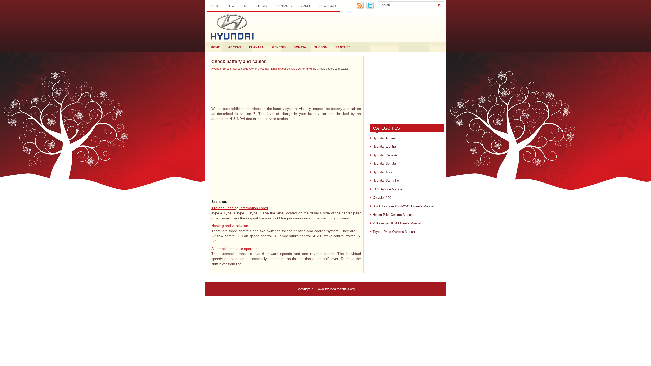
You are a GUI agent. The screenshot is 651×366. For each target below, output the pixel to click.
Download (327, 5)
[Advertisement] (286, 88)
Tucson (320, 47)
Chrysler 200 (382, 197)
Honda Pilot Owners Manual (393, 214)
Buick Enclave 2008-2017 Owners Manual (403, 206)
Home (215, 5)
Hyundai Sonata (221, 68)
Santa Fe (342, 47)
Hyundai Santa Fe (386, 180)
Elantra (256, 47)
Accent (234, 47)
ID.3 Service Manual (388, 189)
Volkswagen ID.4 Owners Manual (397, 223)
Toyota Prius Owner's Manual (394, 231)
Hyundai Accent (384, 137)
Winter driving (306, 68)
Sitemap (262, 5)
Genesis (279, 47)
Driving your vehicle (283, 68)
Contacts (284, 5)
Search (305, 5)
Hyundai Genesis (385, 154)
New (231, 5)
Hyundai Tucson (384, 172)
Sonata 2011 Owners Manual (251, 68)
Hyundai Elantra (384, 146)
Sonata (300, 47)
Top (245, 5)
